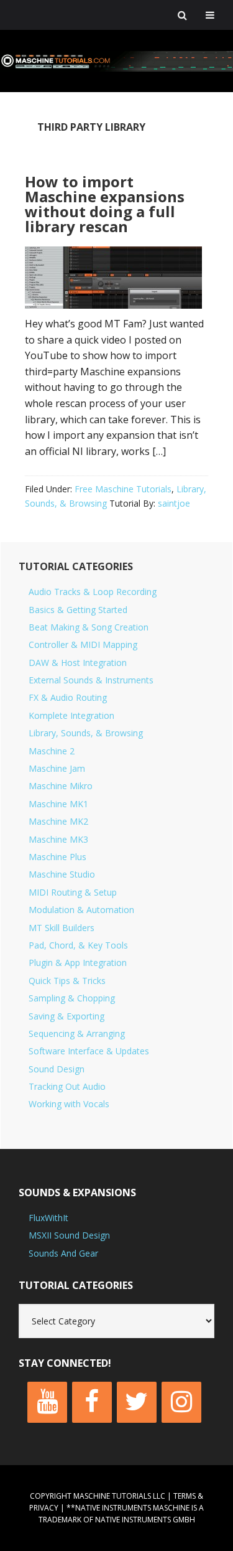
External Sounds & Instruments (91, 680)
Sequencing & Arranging (77, 1033)
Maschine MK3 (58, 839)
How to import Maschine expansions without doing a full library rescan (105, 204)
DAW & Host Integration (78, 662)
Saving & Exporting (66, 1016)
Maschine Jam (57, 768)
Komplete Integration (71, 715)
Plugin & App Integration (78, 962)
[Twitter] (137, 1402)
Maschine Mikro (61, 786)
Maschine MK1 (58, 804)
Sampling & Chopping (72, 998)
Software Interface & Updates (89, 1051)
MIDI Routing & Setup (73, 892)
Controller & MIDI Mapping (83, 644)
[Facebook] (92, 1402)
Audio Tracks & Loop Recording (93, 591)
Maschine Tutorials (116, 61)
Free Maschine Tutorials (123, 489)
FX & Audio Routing (68, 697)
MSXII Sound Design (69, 1235)
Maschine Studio (62, 874)
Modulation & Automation (81, 910)
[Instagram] (181, 1402)
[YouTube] (47, 1402)
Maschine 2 (52, 751)
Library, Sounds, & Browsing (86, 733)
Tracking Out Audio (67, 1086)
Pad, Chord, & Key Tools (78, 945)
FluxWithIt (48, 1218)
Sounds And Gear (63, 1253)
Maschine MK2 (58, 821)
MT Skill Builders (61, 928)
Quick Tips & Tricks (67, 980)
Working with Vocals (69, 1104)
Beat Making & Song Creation (88, 627)
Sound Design (57, 1069)
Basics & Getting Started (78, 610)
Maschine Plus (57, 857)
